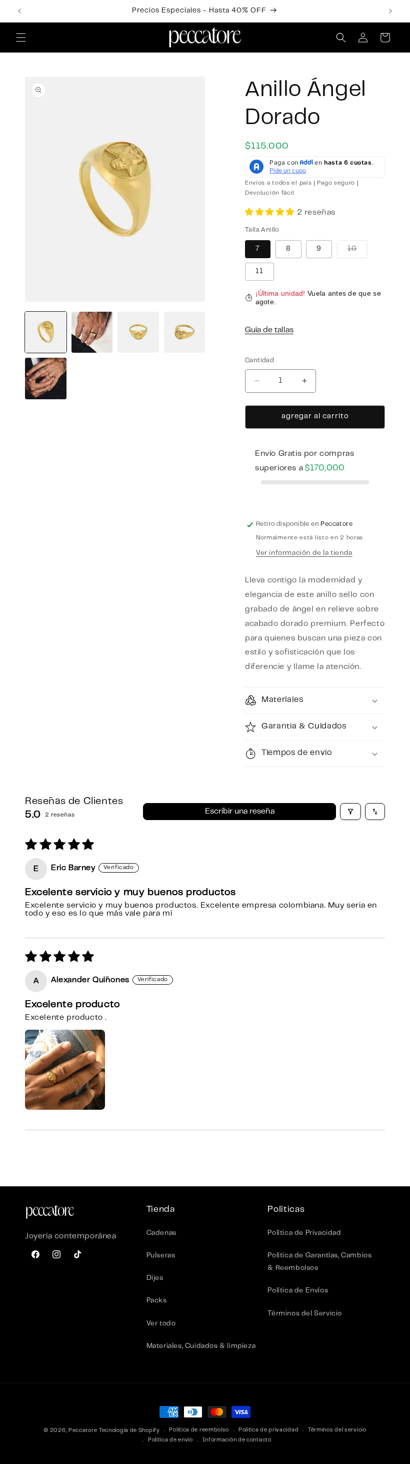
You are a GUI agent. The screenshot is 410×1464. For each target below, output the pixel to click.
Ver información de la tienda (304, 553)
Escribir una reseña (239, 811)
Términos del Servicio (305, 1314)
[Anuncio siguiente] (391, 11)
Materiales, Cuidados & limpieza (201, 1346)
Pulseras (161, 1256)
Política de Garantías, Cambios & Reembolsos (320, 1262)
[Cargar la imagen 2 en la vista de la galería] (92, 332)
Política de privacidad (268, 1430)
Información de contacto (237, 1440)
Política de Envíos (298, 1291)
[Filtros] (350, 811)
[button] (21, 38)
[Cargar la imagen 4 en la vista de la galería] (185, 332)
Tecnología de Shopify (129, 1430)
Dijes (155, 1278)
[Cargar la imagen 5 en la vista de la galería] (45, 378)
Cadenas (161, 1233)
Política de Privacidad (304, 1233)
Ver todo (161, 1324)
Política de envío (170, 1440)
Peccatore (82, 1430)
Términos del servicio (337, 1430)
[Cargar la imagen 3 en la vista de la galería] (138, 332)
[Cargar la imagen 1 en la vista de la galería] (45, 332)
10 (358, 252)
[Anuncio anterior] (19, 11)
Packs (156, 1301)
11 (260, 272)
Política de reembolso (199, 1430)
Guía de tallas (269, 330)
